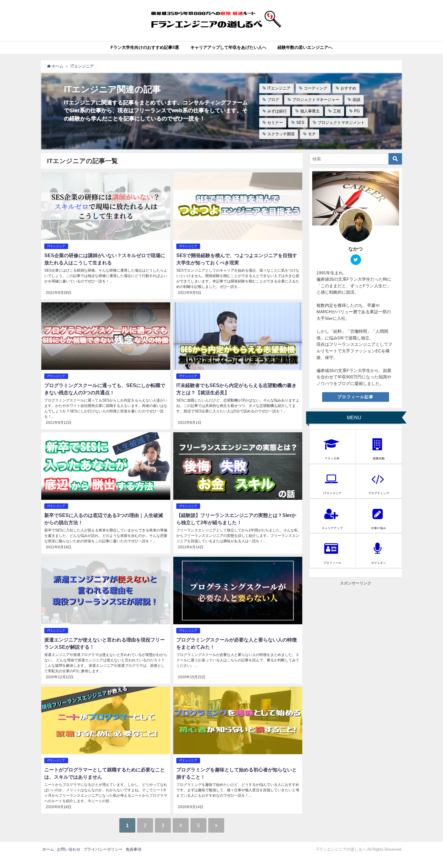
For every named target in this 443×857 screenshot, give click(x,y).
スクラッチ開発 (281, 134)
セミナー (275, 122)
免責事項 (133, 849)
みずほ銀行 (277, 111)
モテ (312, 134)
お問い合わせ (68, 849)
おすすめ (348, 88)
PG (357, 111)
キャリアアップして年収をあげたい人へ (228, 47)
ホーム (48, 849)
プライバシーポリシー (103, 849)
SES (300, 122)
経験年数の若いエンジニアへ (305, 47)
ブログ (273, 100)
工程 (337, 111)
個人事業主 (310, 111)
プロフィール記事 (356, 397)
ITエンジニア (279, 88)
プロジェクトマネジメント (341, 122)
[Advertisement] (355, 623)
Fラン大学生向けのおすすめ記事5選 (145, 47)
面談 (356, 100)
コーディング (315, 88)
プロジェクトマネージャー (315, 100)
